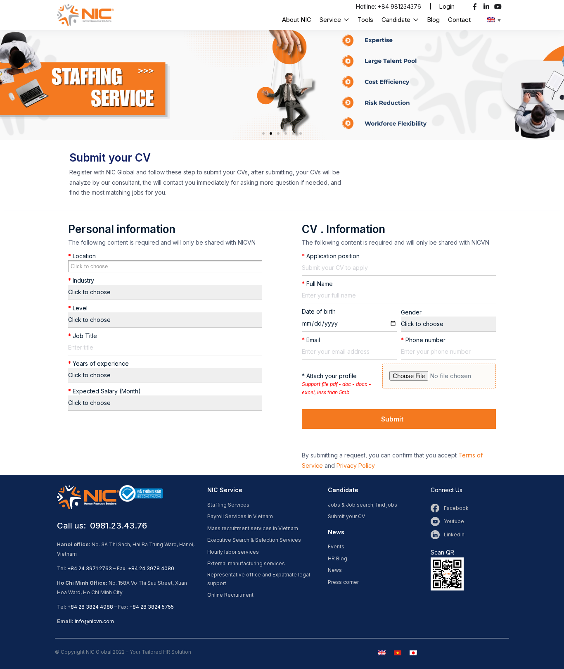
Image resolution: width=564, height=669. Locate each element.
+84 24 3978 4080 (151, 568)
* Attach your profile (336, 383)
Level (78, 308)
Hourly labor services (233, 552)
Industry (81, 280)
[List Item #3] (499, 6)
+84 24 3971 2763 (89, 568)
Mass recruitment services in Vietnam (252, 528)
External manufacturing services (246, 563)
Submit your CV (346, 516)
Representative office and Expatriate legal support (258, 578)
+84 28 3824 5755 (151, 607)
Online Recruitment (230, 595)
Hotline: (367, 6)
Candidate (397, 20)
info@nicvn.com (94, 621)
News (335, 570)
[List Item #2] (487, 6)
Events (336, 546)
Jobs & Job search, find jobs (362, 505)
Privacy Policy (356, 465)
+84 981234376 (399, 6)
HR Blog (337, 558)
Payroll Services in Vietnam (240, 516)
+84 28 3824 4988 (90, 607)
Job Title (82, 335)
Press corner (343, 582)
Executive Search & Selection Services (254, 540)
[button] (446, 6)
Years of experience (98, 363)
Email (311, 339)
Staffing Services (228, 505)
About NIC (296, 20)
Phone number (423, 339)
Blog (433, 20)
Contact (459, 20)
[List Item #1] (476, 6)
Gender (411, 312)
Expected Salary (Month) (104, 391)
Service (331, 20)
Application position (331, 256)
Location (82, 256)
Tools (365, 20)
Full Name (317, 283)
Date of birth (319, 311)
